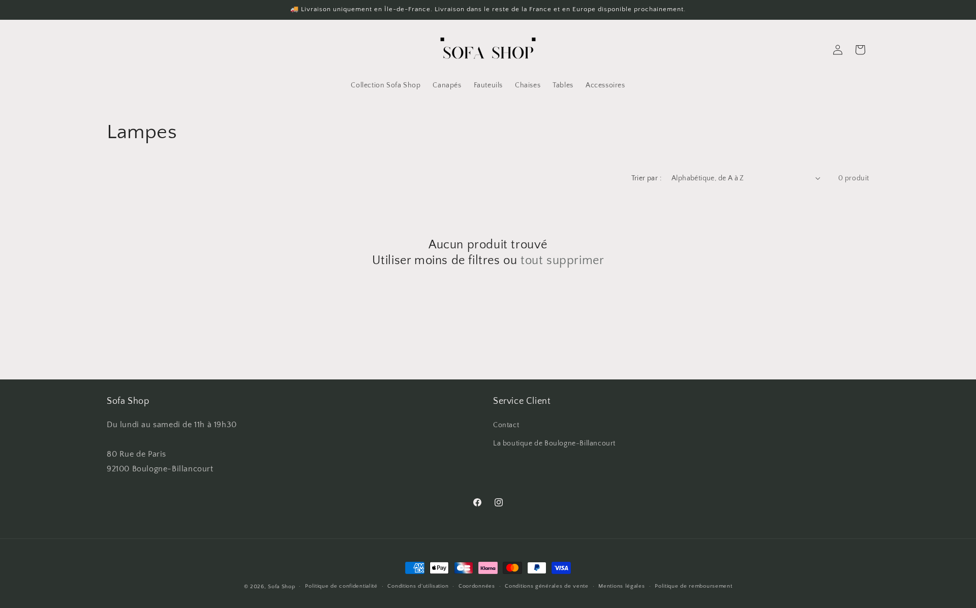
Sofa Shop (128, 401)
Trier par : (646, 178)
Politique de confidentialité (341, 586)
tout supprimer (562, 260)
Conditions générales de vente (546, 586)
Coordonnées (477, 586)
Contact (506, 425)
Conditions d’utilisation (417, 586)
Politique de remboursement (693, 586)
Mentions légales (621, 586)
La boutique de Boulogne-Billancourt (554, 443)
